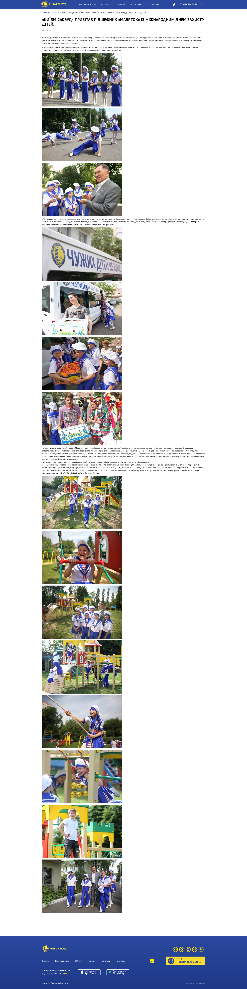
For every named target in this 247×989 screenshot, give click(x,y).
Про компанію (87, 4)
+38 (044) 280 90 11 (188, 4)
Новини (120, 4)
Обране (45, 961)
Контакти (153, 4)
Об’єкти (105, 4)
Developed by (190, 983)
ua (200, 4)
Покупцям (136, 4)
